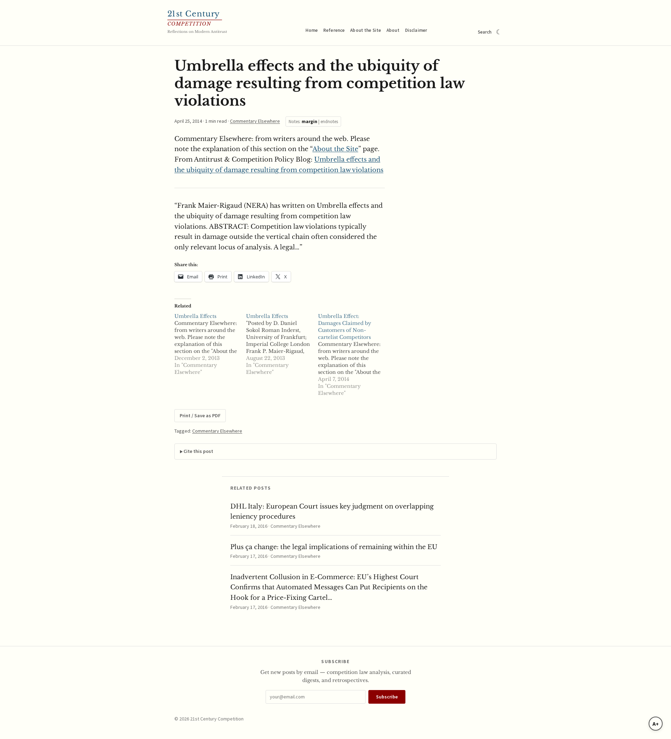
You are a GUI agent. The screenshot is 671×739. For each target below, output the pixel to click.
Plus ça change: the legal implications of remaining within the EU (334, 547)
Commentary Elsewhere (255, 121)
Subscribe (387, 697)
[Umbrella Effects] (210, 344)
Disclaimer (416, 30)
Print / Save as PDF (200, 415)
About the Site (365, 30)
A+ (655, 723)
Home (311, 30)
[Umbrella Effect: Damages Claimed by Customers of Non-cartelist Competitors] (354, 355)
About (393, 30)
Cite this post (198, 451)
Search (485, 32)
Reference (334, 30)
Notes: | (313, 122)
